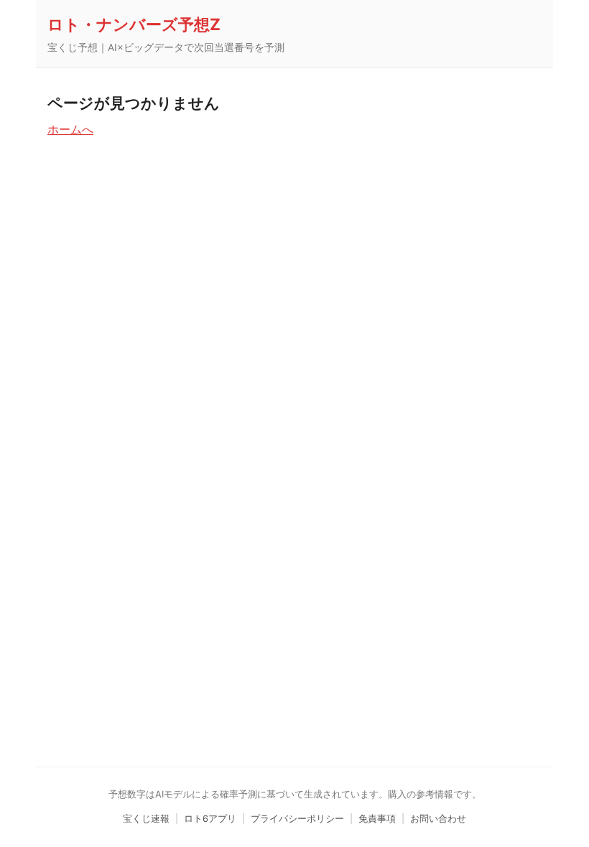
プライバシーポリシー (297, 818)
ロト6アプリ (210, 818)
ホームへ (70, 129)
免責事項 (377, 818)
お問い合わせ (438, 818)
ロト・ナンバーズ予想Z (134, 24)
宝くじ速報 (146, 818)
